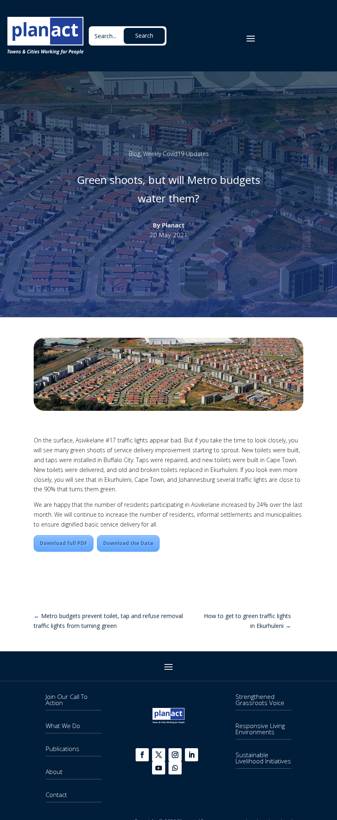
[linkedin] (191, 754)
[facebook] (142, 754)
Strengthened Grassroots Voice (259, 699)
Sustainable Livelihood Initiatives (263, 758)
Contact (56, 794)
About (54, 771)
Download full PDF (63, 543)
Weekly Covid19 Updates (176, 154)
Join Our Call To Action (67, 699)
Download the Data (128, 543)
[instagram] (175, 754)
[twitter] (158, 754)
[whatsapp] (175, 767)
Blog (134, 154)
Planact (173, 225)
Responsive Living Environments (260, 729)
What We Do (63, 726)
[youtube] (158, 767)
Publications (62, 748)
